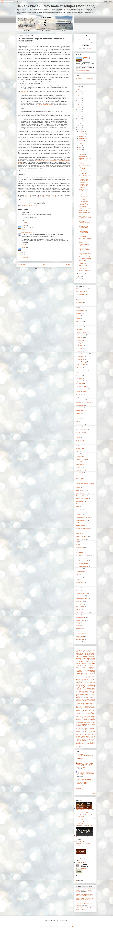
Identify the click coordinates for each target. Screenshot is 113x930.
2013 (79, 118)
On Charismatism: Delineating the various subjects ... (84, 231)
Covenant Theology (81, 362)
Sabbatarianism (80, 582)
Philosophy (78, 533)
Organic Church (80, 525)
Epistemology (79, 407)
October (81, 136)
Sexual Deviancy (80, 595)
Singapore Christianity (81, 598)
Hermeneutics (79, 456)
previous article (24, 91)
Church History (79, 345)
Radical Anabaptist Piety (82, 560)
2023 (79, 96)
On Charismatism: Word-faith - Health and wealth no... (84, 186)
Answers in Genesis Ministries (83, 813)
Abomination (79, 302)
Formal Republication (81, 429)
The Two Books (81, 789)
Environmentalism (80, 405)
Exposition (78, 418)
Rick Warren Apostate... (85, 210)
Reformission (79, 568)
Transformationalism (81, 631)
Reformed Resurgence (82, 563)
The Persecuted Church (82, 612)
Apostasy (78, 316)
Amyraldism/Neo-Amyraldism (83, 305)
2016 (79, 111)
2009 (79, 127)
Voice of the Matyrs (81, 868)
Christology (79, 343)
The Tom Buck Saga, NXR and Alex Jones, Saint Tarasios (85, 894)
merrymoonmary (61, 926)
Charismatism (25, 205)
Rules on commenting (81, 81)
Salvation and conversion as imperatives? (83, 262)
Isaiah (77, 475)
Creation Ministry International (83, 820)
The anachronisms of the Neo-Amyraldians (85, 257)
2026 (79, 89)
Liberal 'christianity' (81, 490)
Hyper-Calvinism (80, 464)
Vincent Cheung (80, 636)
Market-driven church (81, 493)
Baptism (78, 318)
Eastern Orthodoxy (81, 391)
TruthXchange (79, 845)
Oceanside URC (80, 841)
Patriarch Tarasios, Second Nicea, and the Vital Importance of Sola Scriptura (84, 900)
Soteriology (79, 604)
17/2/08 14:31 (25, 229)
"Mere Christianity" (80, 291)
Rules (77, 579)
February (81, 154)
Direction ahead (83, 242)
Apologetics (79, 313)
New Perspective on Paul (82, 523)
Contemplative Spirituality (82, 353)
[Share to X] (41, 203)
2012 (79, 120)
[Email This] (38, 203)
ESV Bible (78, 855)
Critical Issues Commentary (83, 821)
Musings (78, 506)
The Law (78, 609)
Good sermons (79, 445)
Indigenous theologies (81, 470)
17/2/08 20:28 (25, 244)
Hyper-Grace (79, 467)
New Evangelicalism (81, 520)
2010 (79, 125)
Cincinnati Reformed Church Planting (85, 818)
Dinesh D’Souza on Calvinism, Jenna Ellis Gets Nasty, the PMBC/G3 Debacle (84, 766)
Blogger (73, 926)
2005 (79, 280)
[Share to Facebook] (43, 203)
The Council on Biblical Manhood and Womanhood (85, 780)
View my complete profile (82, 70)
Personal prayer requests (82, 528)
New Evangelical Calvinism (83, 517)
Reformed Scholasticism (82, 566)
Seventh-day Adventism (82, 593)
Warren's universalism (84, 270)
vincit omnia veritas (27, 232)
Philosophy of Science (81, 536)
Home (44, 264)
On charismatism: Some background (85, 235)
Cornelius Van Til (80, 356)
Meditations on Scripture (82, 498)
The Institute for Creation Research (85, 825)
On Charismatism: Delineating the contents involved (84, 203)
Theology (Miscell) (80, 617)
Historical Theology (81, 459)
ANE (77, 307)
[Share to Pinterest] (44, 203)
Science (78, 587)
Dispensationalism (80, 381)
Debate (77, 372)
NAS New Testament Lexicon (45, 104)
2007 (79, 276)
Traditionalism (79, 628)
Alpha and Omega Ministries (85, 763)
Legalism (78, 487)
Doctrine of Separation (81, 389)
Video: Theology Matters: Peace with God (84, 223)
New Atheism (79, 514)
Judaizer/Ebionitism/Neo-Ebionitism (85, 483)
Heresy (77, 453)
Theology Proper (80, 620)
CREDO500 (79, 367)
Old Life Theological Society (85, 772)
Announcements (80, 310)
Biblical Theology (80, 324)
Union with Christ (80, 633)
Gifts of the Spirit (80, 440)
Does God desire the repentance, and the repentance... (84, 267)
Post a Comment (24, 257)
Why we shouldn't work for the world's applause (85, 167)
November (82, 134)
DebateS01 (79, 375)
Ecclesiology (79, 394)
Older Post (67, 264)
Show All (93, 793)
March (81, 152)
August (81, 140)
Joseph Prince (79, 481)
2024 (79, 93)
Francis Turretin (80, 432)
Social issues (79, 601)
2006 (79, 278)
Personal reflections (81, 531)
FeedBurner (89, 48)
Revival (77, 574)
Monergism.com (80, 836)
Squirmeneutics (83, 156)
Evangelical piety (80, 410)
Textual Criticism (80, 606)
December (82, 131)
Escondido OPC (80, 823)
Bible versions (79, 321)
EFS (77, 397)
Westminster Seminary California (84, 847)
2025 (79, 91)
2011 (79, 123)
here (27, 43)
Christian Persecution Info (82, 862)
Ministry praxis (79, 501)
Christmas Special (80, 340)
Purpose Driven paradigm (82, 555)
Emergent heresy (80, 399)
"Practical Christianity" (81, 294)
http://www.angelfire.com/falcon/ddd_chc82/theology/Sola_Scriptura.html (40, 196)
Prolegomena (79, 552)
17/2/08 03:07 (25, 222)
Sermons (78, 590)
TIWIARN (78, 625)
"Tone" (77, 297)
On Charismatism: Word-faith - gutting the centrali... (84, 172)
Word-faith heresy (80, 639)
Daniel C (24, 225)
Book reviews (79, 326)
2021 (79, 100)
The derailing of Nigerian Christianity (85, 159)
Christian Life (79, 337)
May (80, 147)
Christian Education (81, 334)
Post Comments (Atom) (47, 269)
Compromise (79, 348)
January (81, 273)
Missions (78, 504)
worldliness (78, 642)
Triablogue (80, 754)
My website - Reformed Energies (84, 78)
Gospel (77, 451)
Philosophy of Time (81, 539)
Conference (79, 351)
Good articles (79, 443)
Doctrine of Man (80, 383)
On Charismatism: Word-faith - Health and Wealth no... (84, 181)
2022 (79, 98)
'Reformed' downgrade (82, 288)
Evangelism (79, 413)
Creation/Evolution (80, 364)
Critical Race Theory (81, 370)
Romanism (78, 577)
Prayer (77, 550)
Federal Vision (79, 424)
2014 (79, 116)
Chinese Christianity (81, 332)
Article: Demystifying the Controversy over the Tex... (85, 218)
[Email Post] (35, 203)
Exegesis (78, 416)
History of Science (80, 462)
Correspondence (80, 359)
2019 (79, 105)
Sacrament (78, 585)
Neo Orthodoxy (80, 509)
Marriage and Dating (81, 495)
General (78, 437)
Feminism (78, 426)
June (80, 145)
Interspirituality (79, 472)
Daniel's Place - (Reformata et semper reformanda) (55, 6)
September (82, 138)
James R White (80, 478)
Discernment (79, 378)
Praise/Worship (80, 547)
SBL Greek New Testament (83, 843)
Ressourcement (80, 571)
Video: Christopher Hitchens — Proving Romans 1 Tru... (84, 249)
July (80, 143)
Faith (77, 421)
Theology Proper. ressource (83, 623)
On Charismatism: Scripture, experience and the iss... (85, 198)
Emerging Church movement (83, 402)
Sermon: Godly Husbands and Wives (85, 207)
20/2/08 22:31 (25, 254)
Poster (77, 544)
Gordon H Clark (80, 448)
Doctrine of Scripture (34, 205)
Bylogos (79, 788)
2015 (79, 114)
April (80, 149)
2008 (79, 129)
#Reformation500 (80, 299)
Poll (77, 541)
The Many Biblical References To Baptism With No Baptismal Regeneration (85, 757)
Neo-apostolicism (80, 512)
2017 (79, 109)
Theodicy (78, 614)
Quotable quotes (80, 558)
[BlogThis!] (39, 203)
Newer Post (21, 264)
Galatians (78, 435)
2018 (79, 107)
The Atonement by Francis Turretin (83, 227)
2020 (79, 102)
